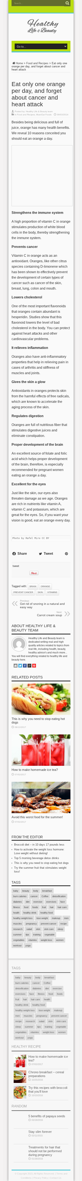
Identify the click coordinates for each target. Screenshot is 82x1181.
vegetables (18, 940)
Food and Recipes (37, 63)
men (66, 918)
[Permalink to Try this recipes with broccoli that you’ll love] (20, 1097)
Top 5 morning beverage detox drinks (36, 858)
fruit (44, 907)
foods (35, 907)
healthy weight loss (23, 918)
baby (15, 891)
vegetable (49, 934)
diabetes (17, 901)
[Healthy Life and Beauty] (41, 30)
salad (29, 929)
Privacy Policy (40, 1178)
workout (17, 945)
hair (52, 907)
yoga (27, 945)
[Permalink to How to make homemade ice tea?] (41, 764)
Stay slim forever (40, 1131)
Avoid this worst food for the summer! (37, 817)
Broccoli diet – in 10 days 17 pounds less (39, 844)
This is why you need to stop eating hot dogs (41, 862)
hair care (62, 907)
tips (27, 934)
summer (17, 934)
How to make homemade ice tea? (35, 769)
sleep (60, 929)
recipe (63, 923)
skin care (49, 929)
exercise (37, 901)
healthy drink (29, 912)
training (37, 934)
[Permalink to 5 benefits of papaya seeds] (20, 1126)
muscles (17, 923)
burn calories (19, 896)
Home (19, 63)
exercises (51, 901)
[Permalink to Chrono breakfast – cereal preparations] (20, 1082)
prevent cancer (23, 592)
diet (27, 901)
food (26, 907)
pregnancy (31, 923)
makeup (56, 918)
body (35, 891)
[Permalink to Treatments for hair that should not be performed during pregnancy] (20, 1157)
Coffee (45, 896)
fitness (16, 907)
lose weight (42, 918)
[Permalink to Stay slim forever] (20, 1141)
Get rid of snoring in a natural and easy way (42, 604)
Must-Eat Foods (44, 114)
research (17, 929)
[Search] (67, 3)
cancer (34, 896)
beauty (25, 891)
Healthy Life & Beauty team (39, 111)
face (62, 901)
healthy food (46, 912)
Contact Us (55, 1178)
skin (40, 592)
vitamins (52, 592)
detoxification (59, 896)
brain (33, 586)
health (16, 912)
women (59, 940)
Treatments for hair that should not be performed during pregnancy (45, 1151)
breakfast (47, 891)
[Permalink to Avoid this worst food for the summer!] (41, 812)
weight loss (46, 940)
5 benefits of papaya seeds (46, 1116)
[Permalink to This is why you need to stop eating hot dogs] (41, 714)
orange (45, 586)
